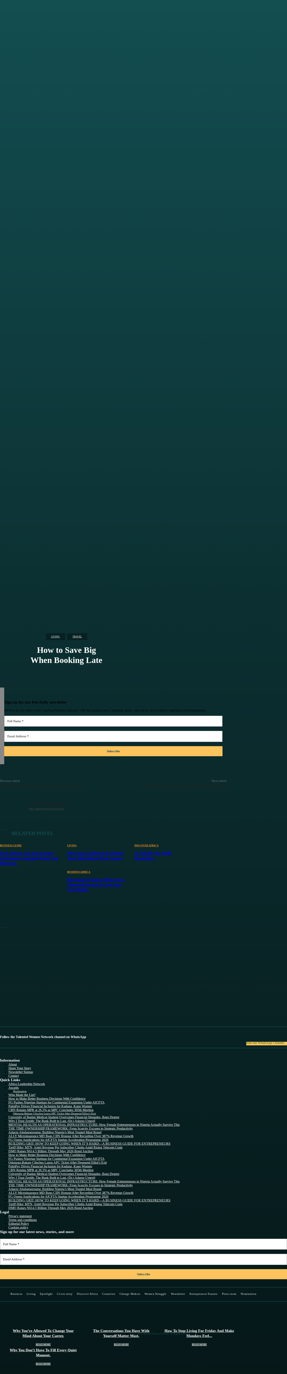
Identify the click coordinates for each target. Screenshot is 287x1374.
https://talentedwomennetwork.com (46, 808)
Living (55, 636)
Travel (77, 636)
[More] (130, 384)
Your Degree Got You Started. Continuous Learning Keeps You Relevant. (29, 858)
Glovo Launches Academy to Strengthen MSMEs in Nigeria (41, 786)
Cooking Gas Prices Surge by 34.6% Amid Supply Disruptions (184, 786)
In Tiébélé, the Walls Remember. (153, 855)
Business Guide (11, 845)
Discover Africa (146, 845)
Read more (43, 1344)
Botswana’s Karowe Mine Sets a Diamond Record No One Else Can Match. (96, 884)
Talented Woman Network (48, 804)
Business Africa (78, 872)
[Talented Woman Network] (14, 811)
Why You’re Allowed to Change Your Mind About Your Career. (95, 855)
